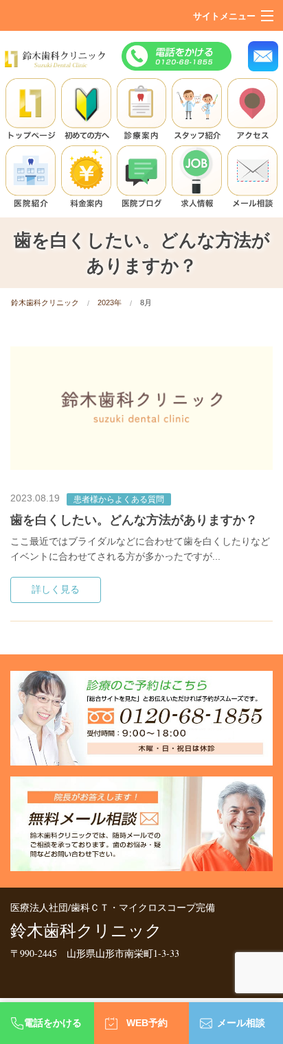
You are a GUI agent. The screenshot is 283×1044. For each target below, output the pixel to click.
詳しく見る (56, 589)
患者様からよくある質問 (118, 499)
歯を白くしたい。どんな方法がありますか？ (134, 520)
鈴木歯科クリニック (45, 302)
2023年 (110, 302)
